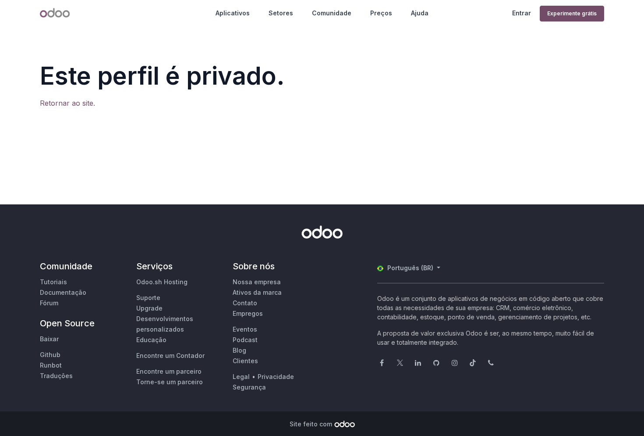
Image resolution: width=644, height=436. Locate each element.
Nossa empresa (257, 282)
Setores (281, 13)
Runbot (51, 365)
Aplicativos (233, 13)
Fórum (49, 303)
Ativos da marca (257, 292)
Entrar (521, 13)
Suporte (148, 297)
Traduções (56, 375)
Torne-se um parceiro (169, 382)
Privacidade (276, 376)
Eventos (245, 329)
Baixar (49, 339)
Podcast (245, 339)
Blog (239, 350)
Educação (151, 339)
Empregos (248, 313)
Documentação (63, 292)
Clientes (245, 361)
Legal (241, 376)
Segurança (249, 387)
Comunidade (331, 13)
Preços (381, 13)
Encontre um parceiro (169, 371)
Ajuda (419, 13)
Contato (245, 303)
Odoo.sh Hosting (162, 282)
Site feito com (311, 424)
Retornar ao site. (67, 103)
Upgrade (149, 308)
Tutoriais (53, 282)
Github (50, 354)
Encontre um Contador (170, 355)
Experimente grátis (572, 13)
